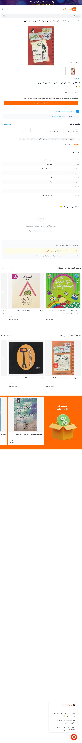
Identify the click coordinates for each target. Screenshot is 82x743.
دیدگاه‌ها (67, 144)
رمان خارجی (22, 139)
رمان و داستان (69, 139)
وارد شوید (49, 251)
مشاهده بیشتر (7, 268)
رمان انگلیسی (41, 139)
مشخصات (76, 144)
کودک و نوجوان (69, 92)
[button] (3, 292)
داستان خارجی (31, 139)
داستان (57, 139)
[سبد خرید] (6, 9)
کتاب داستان (49, 139)
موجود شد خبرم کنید (40, 103)
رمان (63, 139)
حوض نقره (77, 79)
